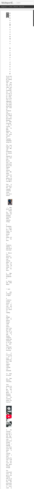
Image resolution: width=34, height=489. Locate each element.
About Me (21, 6)
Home (10, 6)
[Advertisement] (20, 38)
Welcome (16, 6)
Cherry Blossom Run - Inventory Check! (10, 43)
